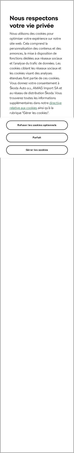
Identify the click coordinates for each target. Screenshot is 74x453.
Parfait (37, 137)
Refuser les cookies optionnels (37, 125)
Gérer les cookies (37, 149)
